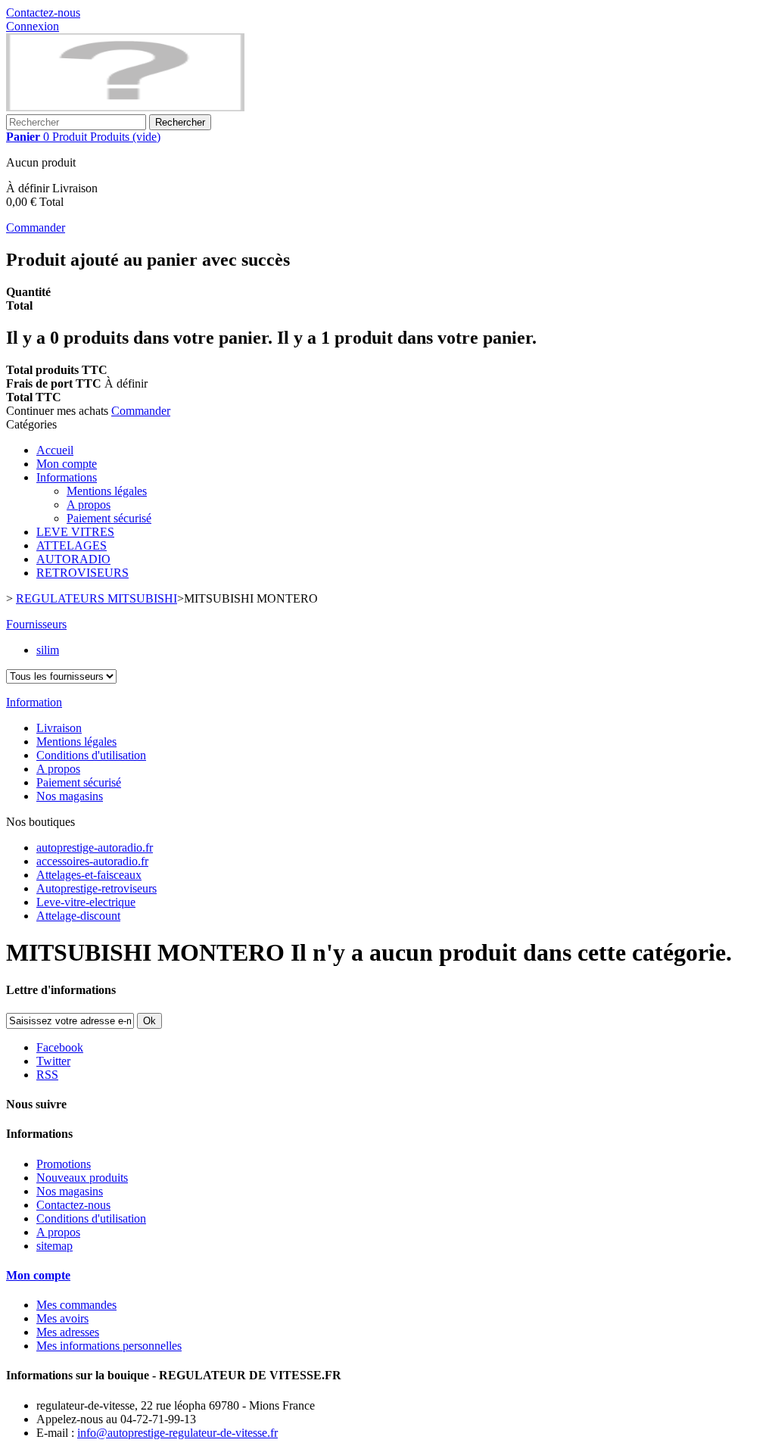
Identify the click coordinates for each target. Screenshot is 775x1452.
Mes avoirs (62, 1318)
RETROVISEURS (82, 572)
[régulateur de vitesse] (125, 107)
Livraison (59, 727)
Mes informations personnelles (109, 1345)
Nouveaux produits (82, 1177)
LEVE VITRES (75, 531)
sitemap (54, 1245)
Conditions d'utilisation (91, 755)
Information (34, 702)
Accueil (54, 450)
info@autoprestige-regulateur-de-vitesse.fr (177, 1432)
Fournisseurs (36, 624)
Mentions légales (107, 491)
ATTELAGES (71, 545)
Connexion (32, 26)
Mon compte (66, 463)
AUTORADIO (73, 559)
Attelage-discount (78, 915)
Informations (66, 477)
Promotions (63, 1164)
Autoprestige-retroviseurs (96, 888)
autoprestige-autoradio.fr (94, 847)
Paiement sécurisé (109, 518)
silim (47, 649)
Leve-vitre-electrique (85, 902)
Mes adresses (67, 1332)
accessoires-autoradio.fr (92, 861)
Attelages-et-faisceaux (89, 874)
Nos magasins (69, 796)
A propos (88, 504)
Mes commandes (76, 1304)
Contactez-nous (43, 12)
